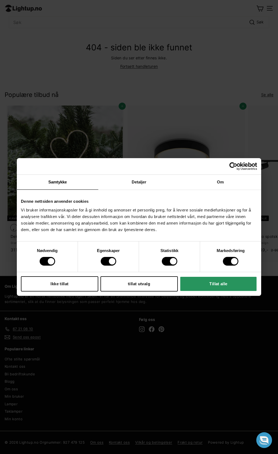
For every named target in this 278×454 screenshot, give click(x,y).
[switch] (108, 261)
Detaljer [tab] (139, 182)
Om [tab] (220, 182)
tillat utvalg (139, 283)
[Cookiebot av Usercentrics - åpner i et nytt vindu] (233, 166)
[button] (264, 440)
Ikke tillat (59, 283)
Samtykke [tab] (57, 182)
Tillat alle (218, 283)
